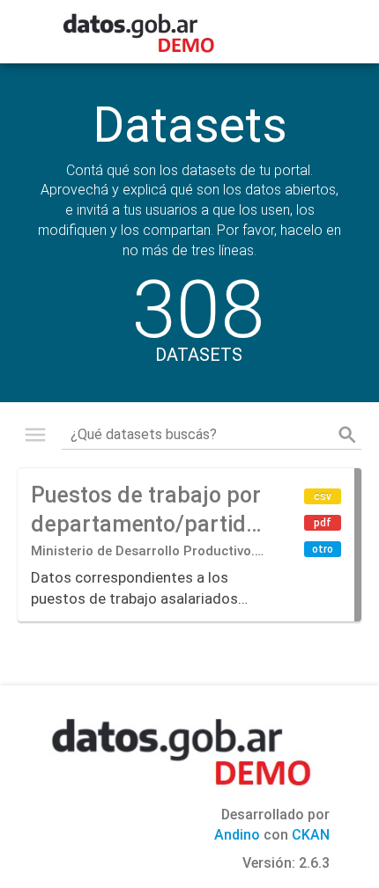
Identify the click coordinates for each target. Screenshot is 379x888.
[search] (347, 435)
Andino (237, 834)
